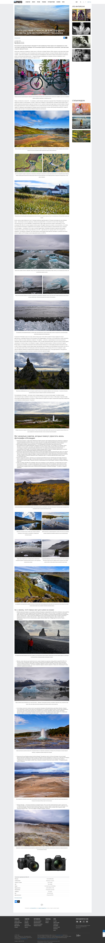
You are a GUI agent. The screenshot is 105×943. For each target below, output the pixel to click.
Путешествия (51, 1)
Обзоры (47, 922)
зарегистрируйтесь (42, 908)
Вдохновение (17, 925)
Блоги (54, 930)
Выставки (26, 921)
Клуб (63, 1)
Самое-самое (17, 921)
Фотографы (55, 925)
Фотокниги (55, 928)
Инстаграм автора (18, 897)
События (28, 1)
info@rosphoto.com (24, 938)
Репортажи (27, 924)
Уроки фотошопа (37, 922)
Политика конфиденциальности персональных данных (47, 938)
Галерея (58, 1)
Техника (44, 1)
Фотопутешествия (18, 922)
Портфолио (17, 924)
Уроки (38, 1)
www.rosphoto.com (83, 926)
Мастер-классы (28, 925)
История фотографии (38, 924)
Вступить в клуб (56, 927)
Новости (26, 927)
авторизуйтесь (33, 908)
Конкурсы (26, 922)
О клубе (55, 921)
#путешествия (17, 37)
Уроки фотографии (37, 921)
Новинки (47, 921)
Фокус (33, 1)
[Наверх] (103, 939)
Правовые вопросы (37, 925)
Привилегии (55, 924)
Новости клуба (56, 922)
